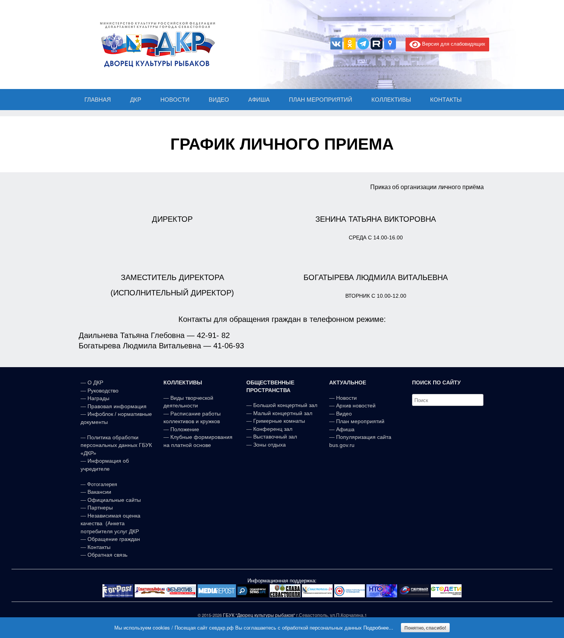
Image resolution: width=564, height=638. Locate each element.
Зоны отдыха (269, 445)
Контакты (98, 547)
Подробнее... (378, 627)
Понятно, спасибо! (425, 627)
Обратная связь (106, 555)
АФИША (259, 99)
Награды (98, 398)
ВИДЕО (219, 99)
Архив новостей (356, 405)
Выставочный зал (275, 437)
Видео (344, 413)
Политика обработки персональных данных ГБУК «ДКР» (116, 445)
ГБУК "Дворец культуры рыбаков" (259, 615)
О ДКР (95, 382)
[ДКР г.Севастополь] (155, 44)
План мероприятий (360, 421)
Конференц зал (272, 429)
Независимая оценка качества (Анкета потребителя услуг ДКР (110, 523)
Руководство (103, 390)
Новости (346, 398)
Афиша (345, 429)
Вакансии (99, 492)
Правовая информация (117, 406)
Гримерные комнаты (279, 421)
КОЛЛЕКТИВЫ (391, 99)
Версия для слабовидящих (453, 43)
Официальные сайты (114, 500)
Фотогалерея (102, 484)
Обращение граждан (113, 539)
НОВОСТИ (175, 99)
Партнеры (100, 507)
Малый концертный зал (282, 413)
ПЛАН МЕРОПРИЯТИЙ (320, 99)
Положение (184, 429)
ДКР (135, 99)
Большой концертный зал (285, 405)
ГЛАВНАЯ (97, 99)
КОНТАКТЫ (446, 99)
